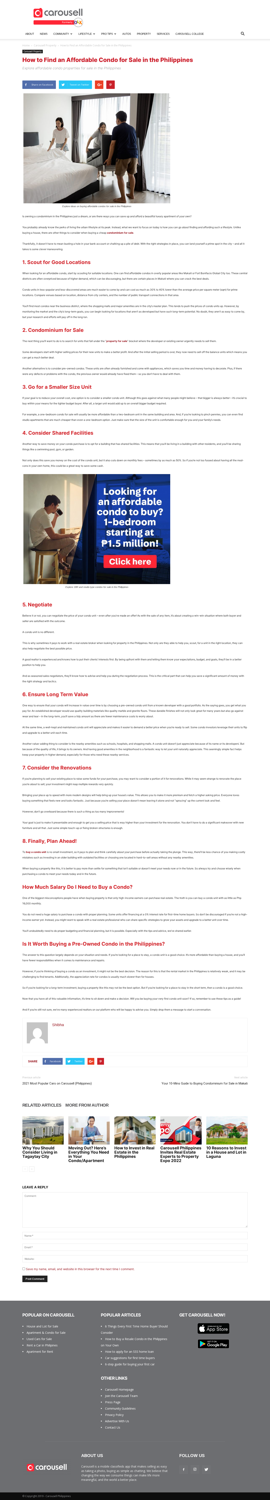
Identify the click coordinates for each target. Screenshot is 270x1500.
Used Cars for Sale (39, 1339)
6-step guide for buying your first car (130, 1364)
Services (163, 33)
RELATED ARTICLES (41, 1105)
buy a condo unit (36, 852)
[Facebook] (183, 1469)
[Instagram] (195, 1469)
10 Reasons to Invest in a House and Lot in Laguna (226, 1152)
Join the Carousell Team (121, 1396)
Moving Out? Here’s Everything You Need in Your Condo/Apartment (88, 1154)
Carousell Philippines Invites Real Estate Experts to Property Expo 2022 (180, 1154)
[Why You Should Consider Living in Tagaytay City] (43, 1130)
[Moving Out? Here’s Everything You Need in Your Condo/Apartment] (89, 1130)
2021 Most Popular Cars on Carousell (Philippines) (57, 1083)
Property (144, 33)
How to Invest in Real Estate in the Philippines (134, 1152)
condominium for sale (120, 232)
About (29, 33)
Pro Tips (107, 33)
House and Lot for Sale (42, 1326)
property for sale (116, 341)
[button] (243, 34)
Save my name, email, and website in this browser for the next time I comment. (80, 1269)
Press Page (112, 1402)
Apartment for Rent (40, 1352)
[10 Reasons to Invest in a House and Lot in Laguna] (227, 1130)
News (43, 33)
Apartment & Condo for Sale (46, 1333)
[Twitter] (206, 1469)
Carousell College (190, 33)
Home (26, 45)
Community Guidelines (120, 1408)
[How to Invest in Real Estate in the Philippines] (135, 1130)
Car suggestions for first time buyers (130, 1358)
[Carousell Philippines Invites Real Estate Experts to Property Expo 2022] (181, 1130)
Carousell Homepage (119, 1389)
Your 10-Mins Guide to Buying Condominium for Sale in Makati (205, 1083)
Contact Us (112, 1427)
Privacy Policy (114, 1415)
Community (61, 33)
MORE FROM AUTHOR (86, 1105)
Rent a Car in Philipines (42, 1345)
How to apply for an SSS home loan (129, 1352)
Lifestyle (85, 33)
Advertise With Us (117, 1421)
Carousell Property (45, 45)
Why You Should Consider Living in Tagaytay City (39, 1152)
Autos (126, 33)
